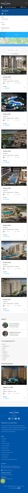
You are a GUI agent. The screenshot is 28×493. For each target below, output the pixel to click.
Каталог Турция (6, 443)
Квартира (5, 352)
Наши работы (5, 457)
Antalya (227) (7, 114)
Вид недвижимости (5, 28)
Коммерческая (5, 356)
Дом (4, 350)
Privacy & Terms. (20, 486)
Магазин (5, 358)
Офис (4, 359)
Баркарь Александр (11, 294)
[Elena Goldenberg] (5, 327)
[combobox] (14, 19)
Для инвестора (5, 450)
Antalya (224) (7, 225)
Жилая (3, 344)
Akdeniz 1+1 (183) (8, 387)
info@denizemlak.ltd (13, 325)
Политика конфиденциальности (9, 459)
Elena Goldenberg (10, 72)
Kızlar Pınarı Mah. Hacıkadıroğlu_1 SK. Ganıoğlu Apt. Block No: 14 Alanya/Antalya (10, 467)
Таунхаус (5, 354)
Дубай (3, 441)
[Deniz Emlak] (5, 4)
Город (2, 17)
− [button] (1, 38)
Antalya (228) (7, 77)
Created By (13, 488)
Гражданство (5, 447)
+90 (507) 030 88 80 (11, 7)
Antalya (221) (7, 299)
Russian (24, 7)
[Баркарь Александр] (5, 336)
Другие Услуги (5, 454)
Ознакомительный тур (7, 452)
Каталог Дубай (5, 445)
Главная (4, 438)
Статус (2, 22)
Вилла (4, 348)
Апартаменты (6, 346)
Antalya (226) (7, 151)
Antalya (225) (7, 188)
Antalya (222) (7, 262)
